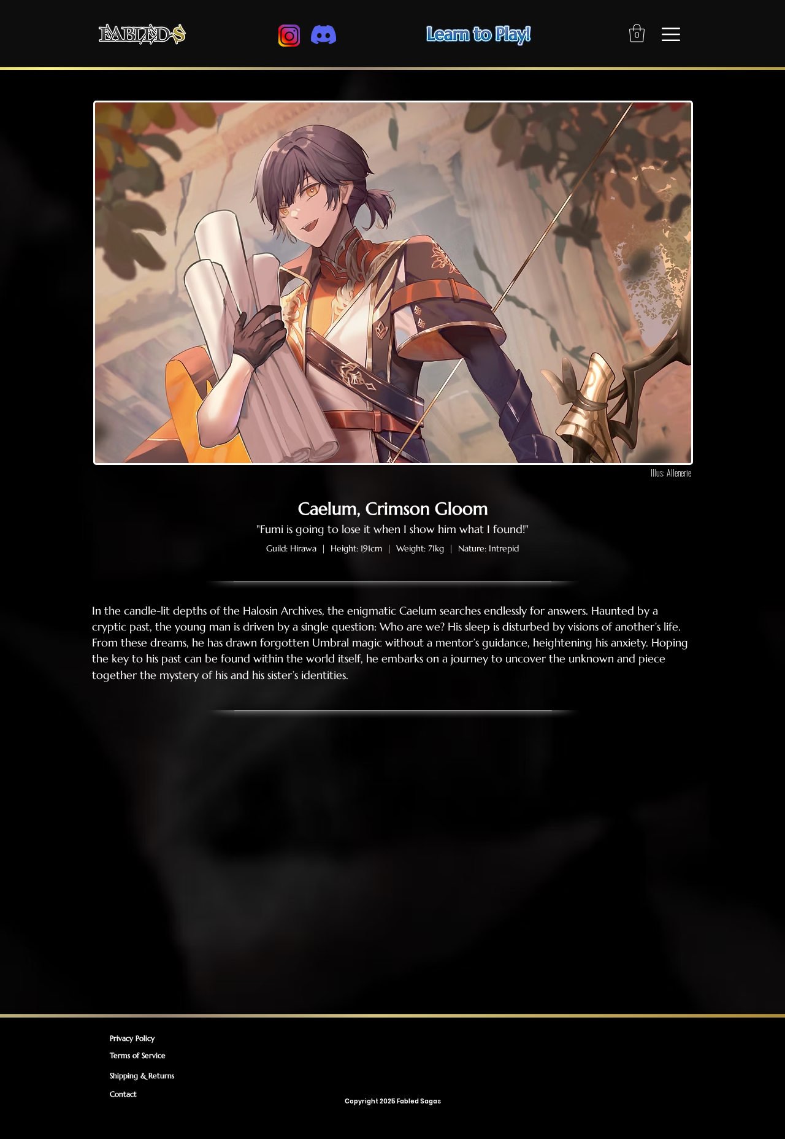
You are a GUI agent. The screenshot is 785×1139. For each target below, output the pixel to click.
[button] (637, 33)
